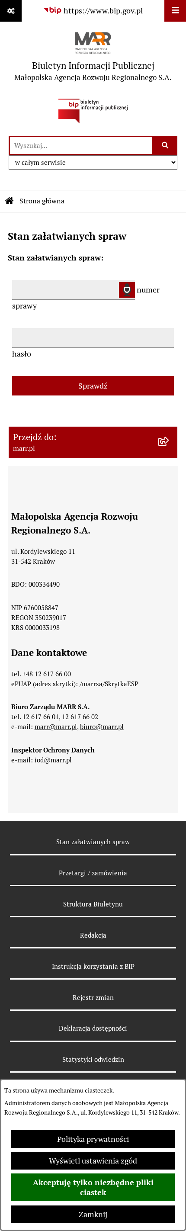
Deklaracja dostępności (93, 1028)
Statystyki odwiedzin (93, 1059)
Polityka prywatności (93, 1139)
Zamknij (93, 1214)
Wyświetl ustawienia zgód (93, 1161)
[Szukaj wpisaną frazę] (165, 145)
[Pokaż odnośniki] (11, 11)
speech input (127, 290)
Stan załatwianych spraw (93, 842)
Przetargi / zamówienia (93, 873)
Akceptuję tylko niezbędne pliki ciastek (93, 1187)
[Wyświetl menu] (175, 11)
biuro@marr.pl (102, 727)
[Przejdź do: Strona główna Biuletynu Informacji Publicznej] (9, 201)
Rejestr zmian (93, 997)
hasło (21, 354)
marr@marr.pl (56, 727)
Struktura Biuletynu (93, 904)
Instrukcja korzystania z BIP (93, 966)
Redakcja (93, 935)
